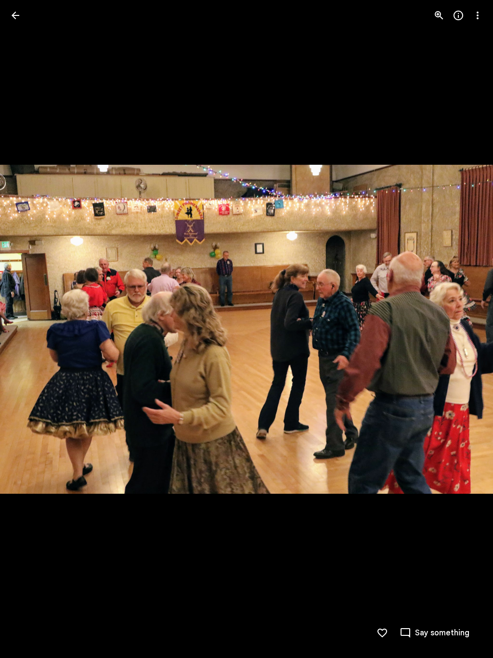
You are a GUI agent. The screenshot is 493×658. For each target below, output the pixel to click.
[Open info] (458, 15)
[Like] (382, 633)
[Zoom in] (439, 15)
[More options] (477, 15)
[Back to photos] (15, 15)
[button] (26, 329)
